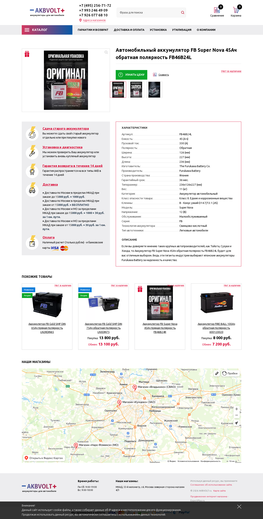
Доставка (50, 184)
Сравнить (163, 74)
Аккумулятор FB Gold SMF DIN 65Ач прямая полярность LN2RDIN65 (47, 328)
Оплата (48, 237)
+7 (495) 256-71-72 (95, 5)
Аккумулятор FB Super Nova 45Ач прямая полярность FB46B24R (160, 328)
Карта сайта (219, 490)
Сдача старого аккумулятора (66, 128)
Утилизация (181, 29)
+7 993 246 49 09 (93, 10)
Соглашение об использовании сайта (211, 484)
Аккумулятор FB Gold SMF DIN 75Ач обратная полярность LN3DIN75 (103, 328)
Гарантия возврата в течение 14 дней (73, 166)
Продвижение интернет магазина (208, 496)
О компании (206, 29)
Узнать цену (134, 74)
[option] (66, 80)
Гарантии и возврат (93, 29)
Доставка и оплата (129, 29)
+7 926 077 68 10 (93, 15)
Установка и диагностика (62, 147)
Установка (158, 29)
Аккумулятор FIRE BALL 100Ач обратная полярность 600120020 (216, 328)
